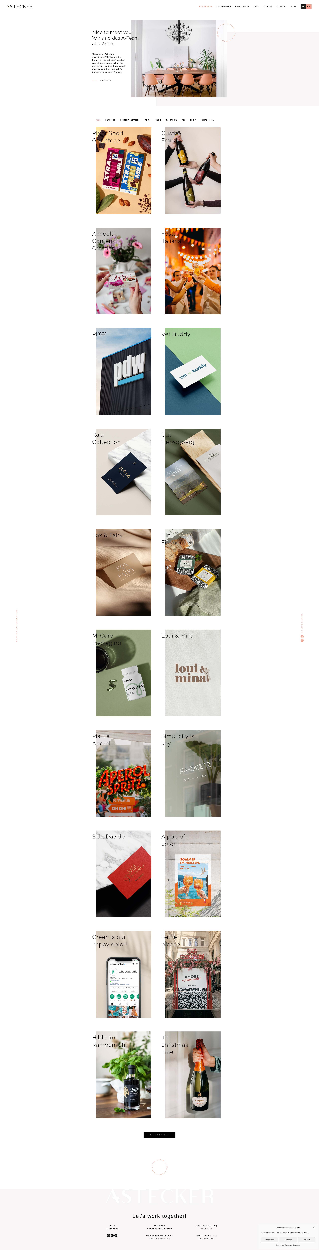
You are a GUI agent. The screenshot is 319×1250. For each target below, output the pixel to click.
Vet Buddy (176, 334)
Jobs (294, 6)
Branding (110, 120)
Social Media (207, 120)
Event (147, 120)
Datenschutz (280, 1245)
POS (183, 120)
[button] (314, 1227)
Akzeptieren (269, 1240)
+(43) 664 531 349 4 (159, 1238)
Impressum (296, 1245)
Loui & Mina (177, 635)
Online (157, 120)
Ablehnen (288, 1240)
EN (303, 6)
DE (308, 6)
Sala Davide (108, 836)
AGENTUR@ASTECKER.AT (159, 1235)
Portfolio (205, 6)
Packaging (171, 120)
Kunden (268, 6)
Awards (117, 72)
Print (193, 120)
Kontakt (282, 6)
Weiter (153, 1135)
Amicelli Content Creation (104, 241)
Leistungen (242, 6)
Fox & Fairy (107, 535)
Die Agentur (223, 6)
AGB (214, 1235)
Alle (98, 120)
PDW (99, 334)
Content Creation (129, 120)
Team (256, 6)
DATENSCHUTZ (207, 1238)
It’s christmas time (174, 1044)
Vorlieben (306, 1240)
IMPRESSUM (203, 1235)
